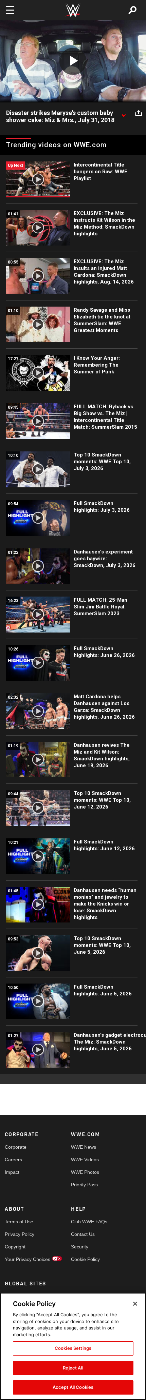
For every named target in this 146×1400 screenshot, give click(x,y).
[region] (73, 1346)
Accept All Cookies (73, 1387)
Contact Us (83, 1234)
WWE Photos (85, 1172)
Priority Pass (84, 1184)
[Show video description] (123, 113)
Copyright (15, 1246)
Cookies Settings (73, 1348)
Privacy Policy (19, 1234)
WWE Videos (85, 1159)
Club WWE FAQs (87, 1221)
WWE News (83, 1147)
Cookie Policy (85, 1259)
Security (79, 1246)
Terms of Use (19, 1221)
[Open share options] (138, 113)
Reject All (73, 1367)
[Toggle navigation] (10, 10)
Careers (13, 1159)
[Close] (135, 1303)
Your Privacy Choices (21, 1259)
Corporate (15, 1147)
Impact (12, 1172)
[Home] (73, 10)
